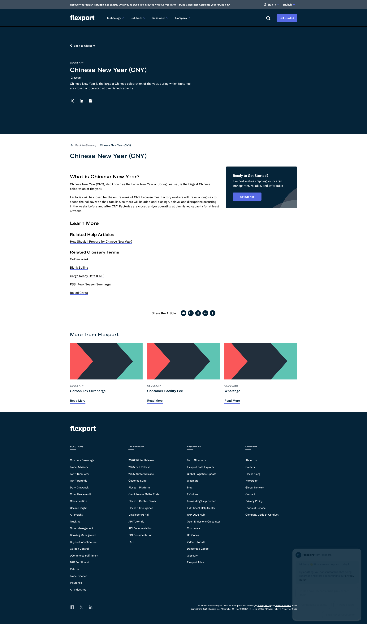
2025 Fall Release (139, 467)
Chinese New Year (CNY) (115, 145)
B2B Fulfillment (79, 562)
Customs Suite (137, 480)
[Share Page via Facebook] (212, 313)
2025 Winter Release (141, 474)
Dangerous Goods (198, 548)
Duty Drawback (79, 487)
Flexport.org (252, 474)
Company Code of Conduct (261, 514)
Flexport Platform (139, 487)
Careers (250, 467)
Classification (78, 501)
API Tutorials (136, 521)
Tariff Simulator (79, 474)
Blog (189, 487)
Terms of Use (258, 609)
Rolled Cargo (79, 293)
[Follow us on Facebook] (90, 100)
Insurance (76, 582)
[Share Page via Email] (183, 313)
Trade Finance (78, 576)
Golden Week (79, 259)
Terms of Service (255, 508)
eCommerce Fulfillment (84, 555)
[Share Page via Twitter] (198, 313)
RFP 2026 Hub (196, 514)
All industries (78, 589)
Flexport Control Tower (142, 501)
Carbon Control (79, 548)
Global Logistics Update (201, 474)
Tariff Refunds (78, 480)
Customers (193, 528)
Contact (250, 494)
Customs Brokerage (82, 460)
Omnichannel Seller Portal (144, 494)
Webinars (192, 480)
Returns (74, 569)
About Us (251, 460)
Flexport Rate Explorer (200, 467)
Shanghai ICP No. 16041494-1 (235, 609)
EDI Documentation (140, 535)
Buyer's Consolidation (83, 542)
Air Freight (76, 514)
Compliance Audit (81, 494)
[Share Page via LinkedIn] (205, 313)
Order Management (81, 528)
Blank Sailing (79, 267)
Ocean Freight (78, 508)
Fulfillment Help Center (201, 508)
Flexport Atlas (195, 562)
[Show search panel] (268, 18)
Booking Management (83, 535)
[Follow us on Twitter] (72, 100)
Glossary (76, 77)
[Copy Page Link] (191, 313)
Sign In (271, 4)
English (287, 4)
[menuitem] (116, 17)
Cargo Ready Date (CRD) (87, 276)
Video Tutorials (196, 542)
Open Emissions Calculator (203, 521)
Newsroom (251, 480)
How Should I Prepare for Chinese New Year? (101, 241)
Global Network (254, 487)
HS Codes (193, 535)
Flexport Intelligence (140, 508)
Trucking (75, 521)
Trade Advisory (79, 467)
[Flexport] (82, 17)
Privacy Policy (254, 501)
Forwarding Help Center (201, 501)
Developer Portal (138, 514)
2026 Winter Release (141, 460)
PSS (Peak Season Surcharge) (90, 284)
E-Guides (192, 494)
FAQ (130, 542)
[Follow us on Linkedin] (81, 100)
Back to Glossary (85, 145)
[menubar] (183, 17)
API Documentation (140, 528)
